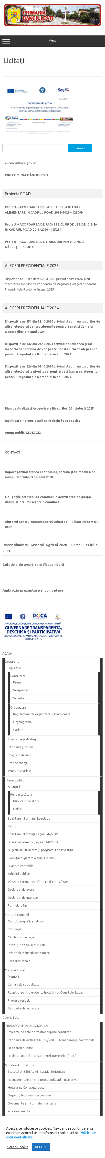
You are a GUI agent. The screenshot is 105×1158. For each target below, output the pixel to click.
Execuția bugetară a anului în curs (31, 858)
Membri (13, 976)
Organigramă (22, 722)
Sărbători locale (19, 961)
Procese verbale (19, 1000)
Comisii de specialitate (24, 984)
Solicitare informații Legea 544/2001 (33, 834)
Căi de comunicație (21, 937)
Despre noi (12, 661)
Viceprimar (21, 690)
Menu (52, 40)
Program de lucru (20, 755)
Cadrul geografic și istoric (26, 921)
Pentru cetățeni (21, 794)
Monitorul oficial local (20, 1065)
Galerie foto (11, 1017)
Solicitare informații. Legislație (29, 818)
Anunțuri (14, 786)
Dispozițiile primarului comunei (30, 1095)
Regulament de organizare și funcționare (42, 714)
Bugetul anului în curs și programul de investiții (40, 850)
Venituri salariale (19, 770)
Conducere (18, 676)
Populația (14, 929)
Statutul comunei (17, 914)
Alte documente (19, 1111)
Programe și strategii (22, 739)
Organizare (18, 707)
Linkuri (17, 809)
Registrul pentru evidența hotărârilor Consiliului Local (45, 992)
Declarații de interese (23, 897)
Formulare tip (17, 905)
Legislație (14, 668)
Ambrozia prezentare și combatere (32, 590)
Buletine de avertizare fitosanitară (33, 565)
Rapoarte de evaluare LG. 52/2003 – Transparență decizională (51, 1040)
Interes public (14, 780)
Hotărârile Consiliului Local (26, 1087)
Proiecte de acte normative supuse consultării (40, 1032)
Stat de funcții (18, 763)
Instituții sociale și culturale (27, 945)
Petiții (12, 826)
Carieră (18, 729)
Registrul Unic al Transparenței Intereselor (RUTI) (42, 1055)
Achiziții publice (19, 873)
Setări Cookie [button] (17, 1147)
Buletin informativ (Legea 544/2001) (33, 842)
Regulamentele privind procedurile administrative (42, 1079)
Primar (18, 682)
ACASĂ (7, 653)
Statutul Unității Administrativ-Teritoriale (36, 1071)
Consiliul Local (15, 970)
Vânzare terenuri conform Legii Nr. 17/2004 (38, 881)
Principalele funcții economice (29, 952)
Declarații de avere (21, 889)
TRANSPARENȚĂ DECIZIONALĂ (26, 1025)
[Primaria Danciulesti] (52, 25)
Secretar (19, 698)
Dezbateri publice (20, 1048)
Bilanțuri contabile (20, 865)
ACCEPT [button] (41, 1146)
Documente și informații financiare (32, 1103)
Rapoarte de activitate (24, 1008)
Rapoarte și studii (20, 747)
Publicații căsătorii (26, 801)
